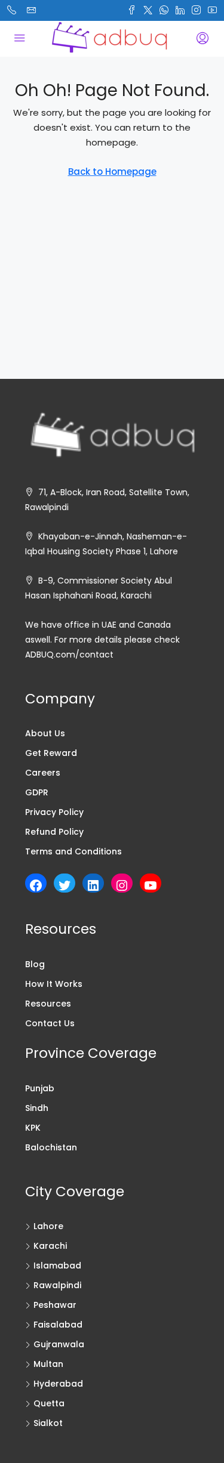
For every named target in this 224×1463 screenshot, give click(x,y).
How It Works (53, 984)
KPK (33, 1128)
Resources (48, 1004)
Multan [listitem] (48, 1364)
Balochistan (51, 1147)
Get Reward (51, 753)
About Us (45, 733)
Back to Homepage (112, 171)
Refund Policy (54, 832)
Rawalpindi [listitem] (57, 1285)
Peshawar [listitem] (54, 1305)
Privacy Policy (54, 812)
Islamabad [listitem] (57, 1265)
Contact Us (50, 1023)
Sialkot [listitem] (48, 1423)
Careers (42, 773)
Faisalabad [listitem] (57, 1325)
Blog (35, 964)
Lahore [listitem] (48, 1226)
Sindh (36, 1108)
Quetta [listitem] (49, 1403)
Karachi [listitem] (50, 1246)
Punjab (39, 1088)
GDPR (36, 792)
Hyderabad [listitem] (58, 1384)
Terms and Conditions (73, 851)
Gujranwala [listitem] (58, 1344)
